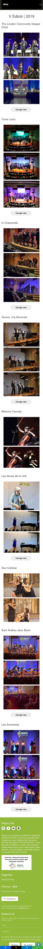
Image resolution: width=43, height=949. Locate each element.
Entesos (15, 945)
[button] (41, 4)
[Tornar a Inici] (6, 4)
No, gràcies (28, 945)
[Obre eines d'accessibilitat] (38, 944)
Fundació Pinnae (8, 879)
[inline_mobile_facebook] (5, 947)
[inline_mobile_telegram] (27, 947)
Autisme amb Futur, (10, 837)
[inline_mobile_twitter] (16, 947)
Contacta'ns (11, 898)
